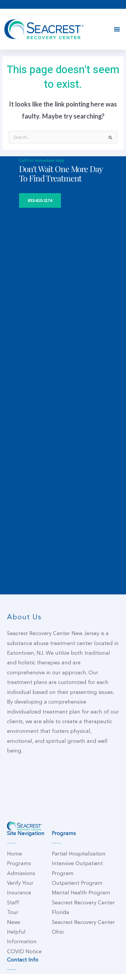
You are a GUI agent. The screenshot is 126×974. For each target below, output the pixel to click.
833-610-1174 (40, 200)
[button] (117, 29)
